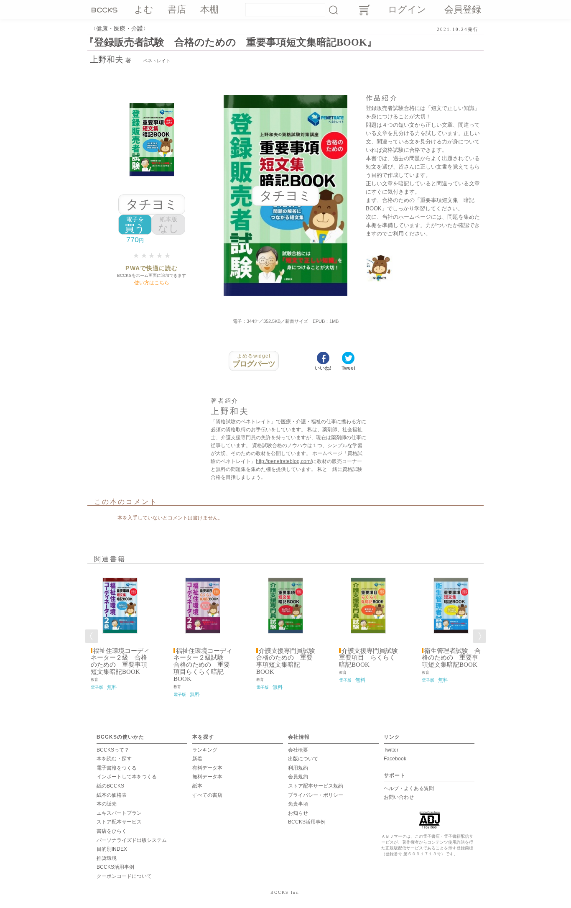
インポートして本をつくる (127, 777)
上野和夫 (106, 59)
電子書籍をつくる (117, 768)
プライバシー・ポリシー (315, 795)
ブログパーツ (253, 360)
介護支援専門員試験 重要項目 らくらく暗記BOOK (371, 657)
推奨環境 (107, 858)
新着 (197, 759)
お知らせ (298, 813)
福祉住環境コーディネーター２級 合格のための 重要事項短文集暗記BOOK (120, 661)
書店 (177, 9)
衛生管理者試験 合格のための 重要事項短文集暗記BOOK (451, 657)
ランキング (204, 750)
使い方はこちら (151, 283)
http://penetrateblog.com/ (284, 461)
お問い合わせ (399, 797)
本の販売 (107, 804)
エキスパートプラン (119, 813)
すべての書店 (207, 795)
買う (135, 225)
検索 (333, 9)
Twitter (391, 750)
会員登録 (462, 9)
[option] (120, 631)
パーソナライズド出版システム (132, 840)
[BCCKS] (106, 9)
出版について (303, 759)
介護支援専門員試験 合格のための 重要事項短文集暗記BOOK (288, 661)
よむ (143, 9)
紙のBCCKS (110, 786)
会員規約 (298, 777)
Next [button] (479, 636)
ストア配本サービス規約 (315, 786)
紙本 (197, 786)
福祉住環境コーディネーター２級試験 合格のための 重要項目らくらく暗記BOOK (202, 665)
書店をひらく (112, 831)
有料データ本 (207, 768)
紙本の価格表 (112, 795)
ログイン (407, 9)
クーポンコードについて (124, 876)
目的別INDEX (112, 849)
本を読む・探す (114, 759)
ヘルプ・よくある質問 (409, 788)
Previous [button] (91, 636)
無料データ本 (207, 777)
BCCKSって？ (113, 750)
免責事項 (298, 804)
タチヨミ (152, 204)
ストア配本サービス (119, 822)
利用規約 (298, 768)
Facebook (395, 759)
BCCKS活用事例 (115, 867)
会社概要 (298, 750)
